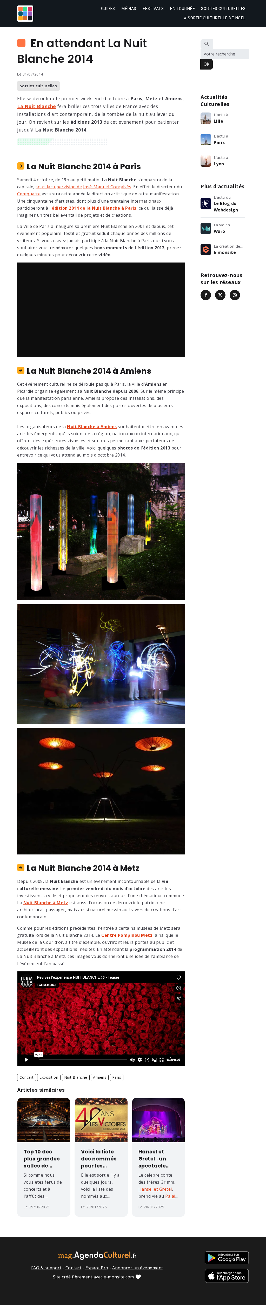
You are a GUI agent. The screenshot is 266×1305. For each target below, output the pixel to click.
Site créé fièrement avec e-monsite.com (93, 1277)
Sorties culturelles (223, 8)
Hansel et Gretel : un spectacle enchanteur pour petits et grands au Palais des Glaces (156, 1159)
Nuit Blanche (75, 1077)
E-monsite (225, 252)
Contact (73, 1268)
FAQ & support (46, 1268)
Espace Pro (96, 1268)
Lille (218, 121)
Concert (26, 1077)
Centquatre (29, 194)
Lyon (219, 164)
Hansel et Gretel (155, 1189)
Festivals (153, 8)
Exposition (48, 1077)
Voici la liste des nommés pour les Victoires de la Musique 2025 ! (100, 1159)
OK (206, 64)
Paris (116, 1077)
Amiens (99, 1077)
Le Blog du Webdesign (226, 207)
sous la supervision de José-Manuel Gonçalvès (83, 187)
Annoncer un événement (137, 1268)
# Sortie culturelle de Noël (215, 18)
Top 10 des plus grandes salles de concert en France (42, 1159)
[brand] (26, 13)
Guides (108, 8)
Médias (128, 8)
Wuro (219, 231)
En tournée (182, 8)
